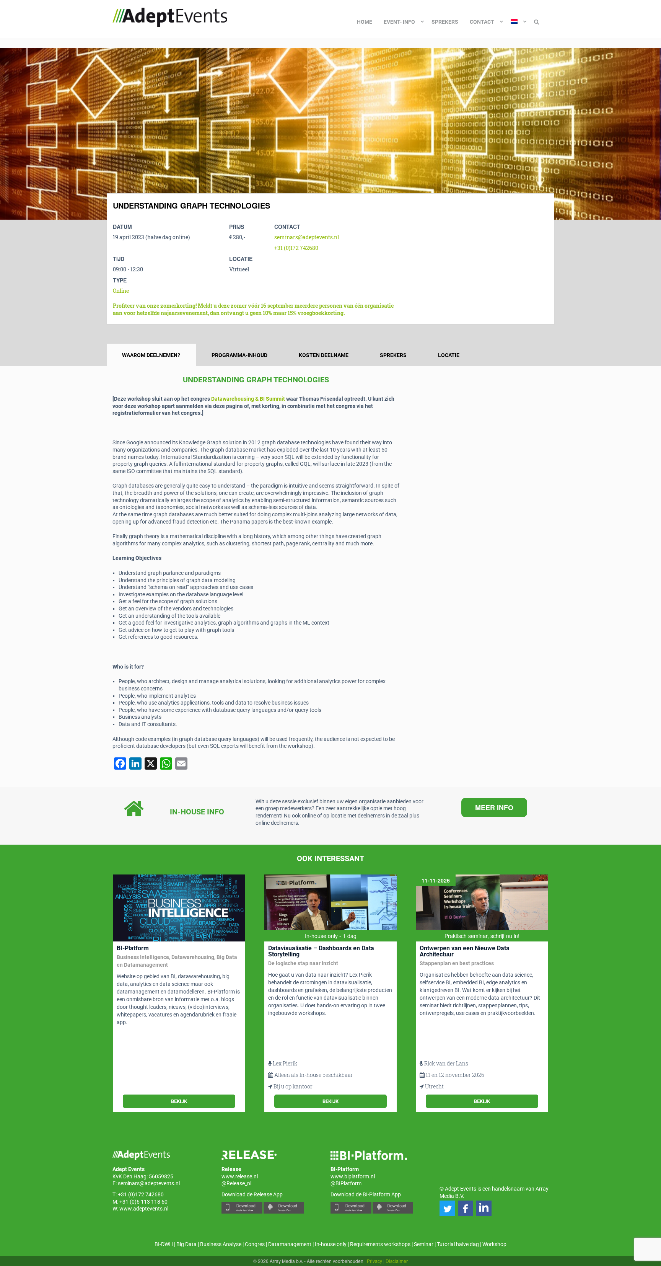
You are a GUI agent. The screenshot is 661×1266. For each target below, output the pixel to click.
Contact (482, 22)
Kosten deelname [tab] (323, 355)
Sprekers (444, 22)
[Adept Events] (169, 16)
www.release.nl (239, 1176)
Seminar (423, 1244)
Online (121, 290)
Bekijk (179, 1101)
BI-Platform (133, 948)
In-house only (331, 1244)
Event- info (399, 22)
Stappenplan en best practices (457, 963)
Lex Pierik (285, 1063)
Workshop (494, 1244)
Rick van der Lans (446, 1063)
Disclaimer (397, 1261)
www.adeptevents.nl (143, 1209)
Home (364, 22)
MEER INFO (494, 807)
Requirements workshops (380, 1244)
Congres (255, 1244)
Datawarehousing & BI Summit (248, 399)
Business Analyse (220, 1244)
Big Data (186, 1244)
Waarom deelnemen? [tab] (151, 355)
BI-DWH (164, 1244)
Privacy (374, 1261)
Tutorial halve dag (458, 1244)
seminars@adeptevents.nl (306, 237)
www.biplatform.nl (352, 1176)
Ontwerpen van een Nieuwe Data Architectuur (465, 951)
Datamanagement (289, 1244)
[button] (447, 1208)
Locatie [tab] (448, 355)
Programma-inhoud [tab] (239, 355)
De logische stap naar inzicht (303, 963)
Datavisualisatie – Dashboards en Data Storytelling (321, 951)
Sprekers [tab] (393, 355)
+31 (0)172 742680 (296, 247)
